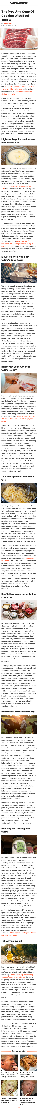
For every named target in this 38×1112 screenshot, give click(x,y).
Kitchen (3, 8)
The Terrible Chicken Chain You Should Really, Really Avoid (27, 1075)
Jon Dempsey (7, 23)
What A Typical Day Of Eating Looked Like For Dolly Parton (9, 1100)
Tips (9, 8)
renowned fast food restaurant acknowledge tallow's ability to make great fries (17, 243)
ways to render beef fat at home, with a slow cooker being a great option (18, 418)
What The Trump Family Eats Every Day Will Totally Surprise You (9, 1075)
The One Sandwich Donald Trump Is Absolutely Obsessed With (27, 1101)
